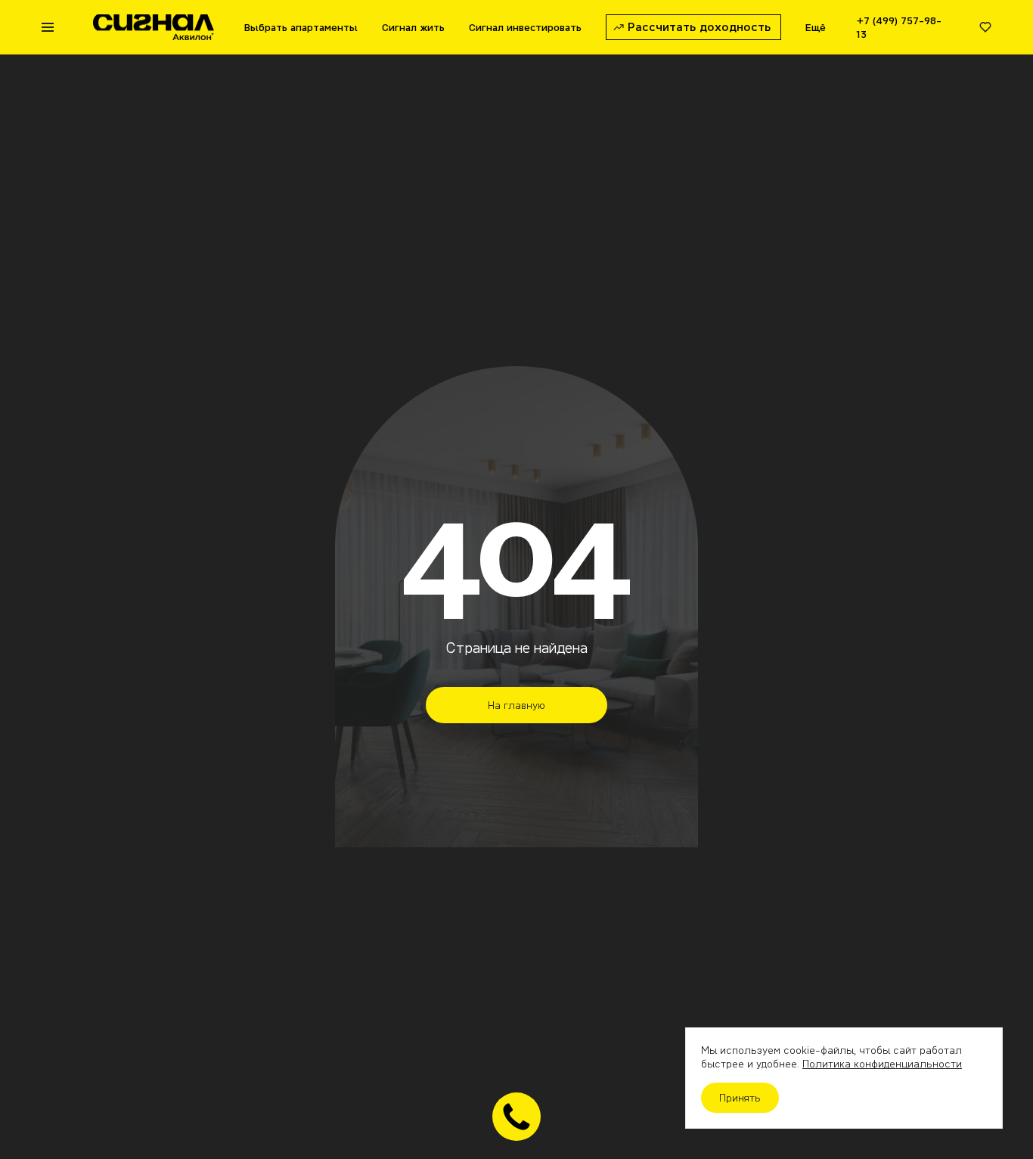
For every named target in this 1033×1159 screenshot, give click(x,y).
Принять (740, 1097)
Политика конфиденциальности (882, 1063)
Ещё (815, 27)
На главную (516, 705)
